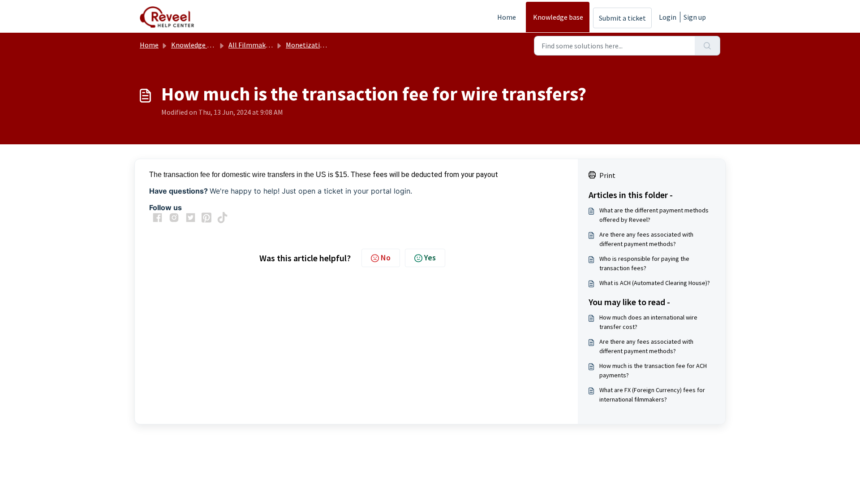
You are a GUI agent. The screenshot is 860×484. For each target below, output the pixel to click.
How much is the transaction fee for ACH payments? (653, 370)
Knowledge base (558, 17)
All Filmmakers (251, 44)
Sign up (695, 17)
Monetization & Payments (326, 44)
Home (506, 17)
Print (607, 175)
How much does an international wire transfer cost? (648, 322)
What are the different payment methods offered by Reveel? (654, 215)
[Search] (707, 46)
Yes (430, 257)
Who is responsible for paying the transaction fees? (644, 263)
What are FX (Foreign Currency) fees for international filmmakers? (652, 394)
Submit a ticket (622, 17)
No (386, 257)
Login (667, 17)
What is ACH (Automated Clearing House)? (654, 283)
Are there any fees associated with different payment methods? (646, 239)
